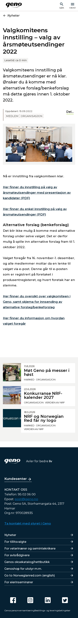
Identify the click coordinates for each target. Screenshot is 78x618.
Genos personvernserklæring (19, 610)
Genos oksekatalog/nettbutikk (27, 562)
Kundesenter (15, 479)
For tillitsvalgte (15, 541)
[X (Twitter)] (65, 600)
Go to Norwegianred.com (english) (29, 575)
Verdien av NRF (55, 402)
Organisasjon (31, 116)
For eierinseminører (18, 582)
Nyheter (13, 15)
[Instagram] (30, 600)
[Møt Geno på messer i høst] (12, 373)
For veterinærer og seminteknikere (30, 548)
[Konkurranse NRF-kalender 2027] (12, 396)
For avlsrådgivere (17, 555)
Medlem (12, 116)
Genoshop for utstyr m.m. (23, 568)
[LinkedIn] (48, 600)
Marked (29, 379)
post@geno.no (26, 499)
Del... (70, 112)
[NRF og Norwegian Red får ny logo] (12, 421)
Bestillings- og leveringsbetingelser (52, 610)
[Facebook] (13, 600)
